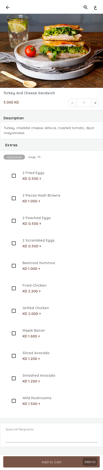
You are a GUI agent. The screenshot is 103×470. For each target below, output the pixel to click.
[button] (51, 145)
